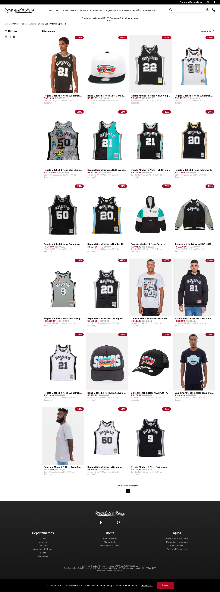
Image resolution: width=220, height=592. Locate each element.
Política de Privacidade (177, 538)
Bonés (43, 553)
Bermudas (43, 556)
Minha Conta (110, 542)
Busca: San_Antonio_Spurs (50, 24)
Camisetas (43, 545)
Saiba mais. (147, 585)
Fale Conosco (176, 545)
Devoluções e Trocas (110, 545)
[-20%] (63, 66)
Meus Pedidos (110, 538)
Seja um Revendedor (177, 549)
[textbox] (188, 10)
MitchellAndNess (12, 24)
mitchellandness (29, 24)
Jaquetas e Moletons (43, 549)
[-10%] (107, 66)
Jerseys (43, 542)
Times (43, 538)
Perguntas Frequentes (177, 542)
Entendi (165, 585)
